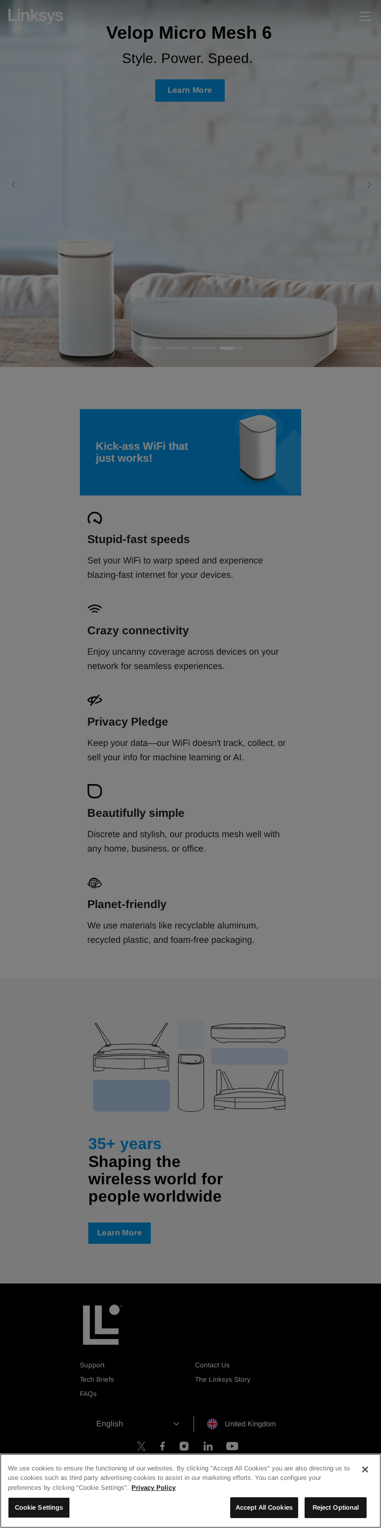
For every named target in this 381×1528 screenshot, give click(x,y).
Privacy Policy (153, 1487)
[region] (190, 1491)
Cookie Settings (39, 1507)
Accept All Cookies (264, 1507)
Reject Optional (336, 1507)
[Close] (365, 1469)
